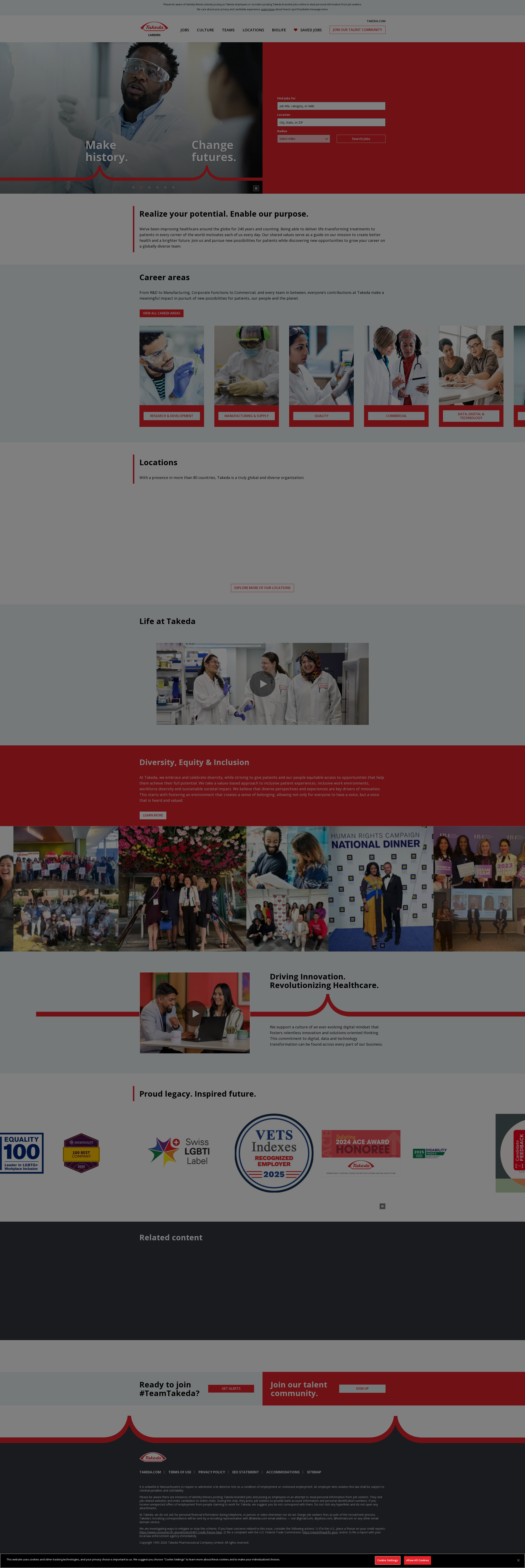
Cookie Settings (387, 1560)
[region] (262, 1560)
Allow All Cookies (417, 1560)
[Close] (518, 1560)
